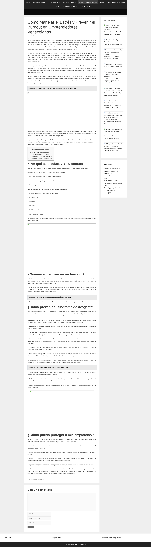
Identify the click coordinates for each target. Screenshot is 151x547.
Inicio (28, 2)
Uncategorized (108, 190)
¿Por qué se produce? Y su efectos (38, 152)
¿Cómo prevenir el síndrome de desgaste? (40, 156)
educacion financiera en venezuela (66, 6)
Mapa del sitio (56, 537)
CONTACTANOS (85, 6)
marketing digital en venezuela (116, 2)
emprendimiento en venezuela (88, 2)
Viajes (102, 2)
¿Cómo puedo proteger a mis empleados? (40, 158)
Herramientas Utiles (54, 2)
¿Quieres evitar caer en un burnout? (38, 154)
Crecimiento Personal (39, 2)
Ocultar (47, 149)
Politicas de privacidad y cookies (111, 537)
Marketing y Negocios (69, 2)
